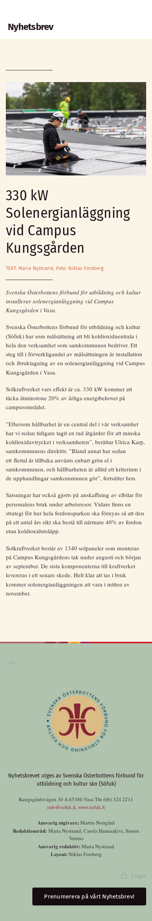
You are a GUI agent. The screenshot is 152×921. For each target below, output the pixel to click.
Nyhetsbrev (30, 26)
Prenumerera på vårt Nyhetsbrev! (89, 896)
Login (139, 875)
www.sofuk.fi (91, 807)
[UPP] (11, 663)
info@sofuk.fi (61, 807)
